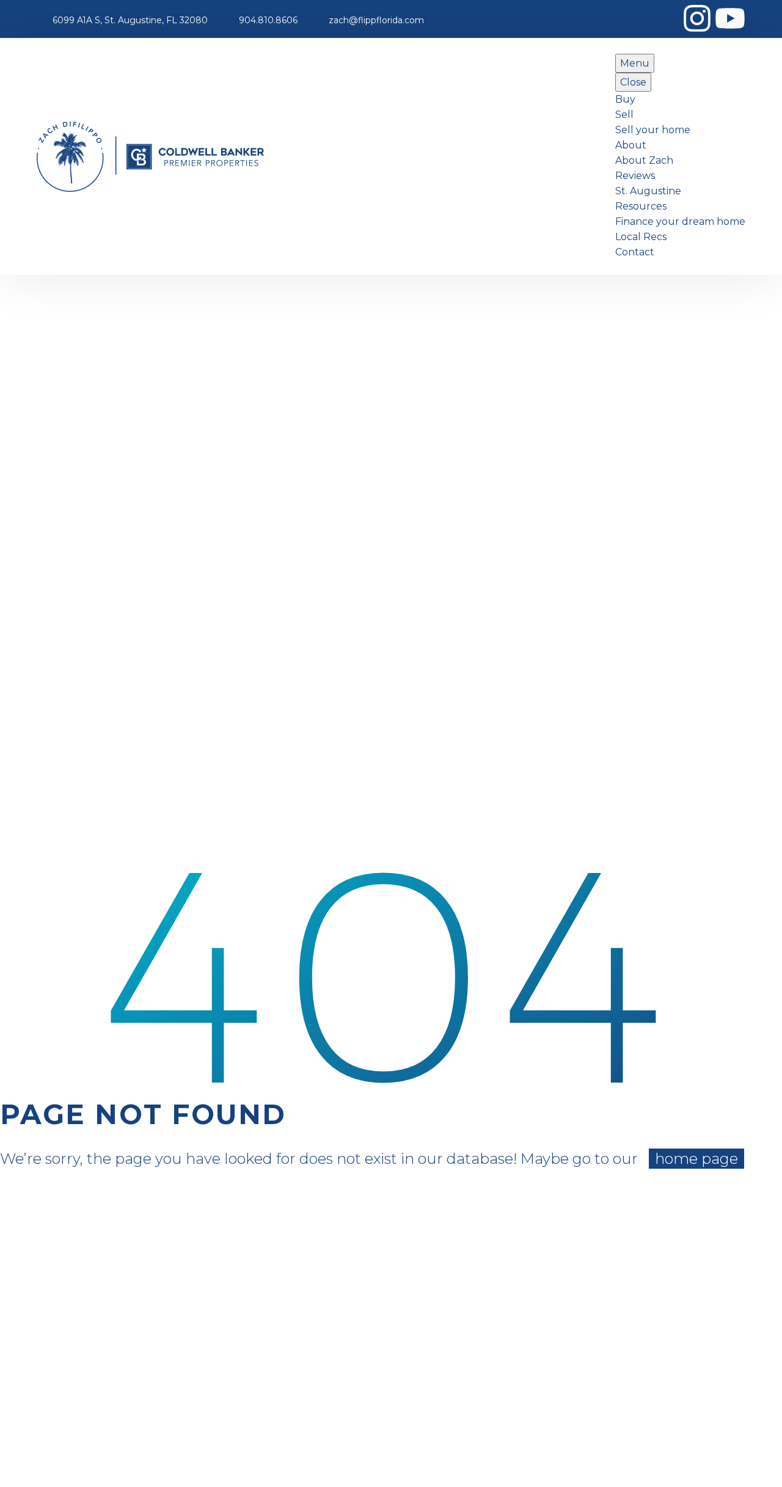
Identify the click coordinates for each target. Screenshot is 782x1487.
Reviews (635, 175)
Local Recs (641, 237)
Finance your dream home (680, 221)
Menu (634, 63)
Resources (641, 206)
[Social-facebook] (664, 18)
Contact (634, 252)
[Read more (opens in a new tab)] (122, 20)
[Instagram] (697, 18)
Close (633, 82)
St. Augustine (648, 191)
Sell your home (652, 130)
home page (696, 1158)
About (630, 145)
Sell (624, 114)
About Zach (644, 160)
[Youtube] (730, 18)
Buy (625, 99)
